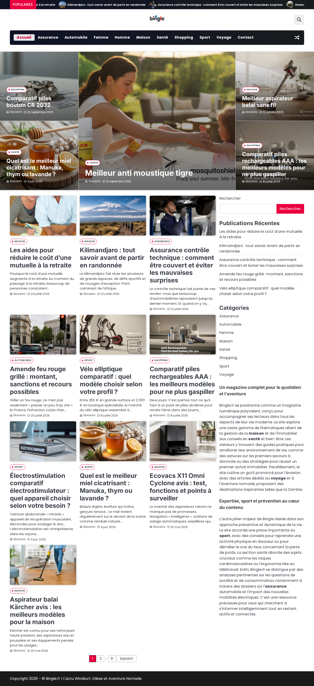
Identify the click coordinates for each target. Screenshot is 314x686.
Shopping (183, 37)
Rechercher (230, 198)
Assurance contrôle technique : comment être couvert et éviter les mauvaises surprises (204, 5)
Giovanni (94, 181)
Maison (143, 37)
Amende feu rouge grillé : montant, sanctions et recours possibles (41, 380)
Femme (101, 37)
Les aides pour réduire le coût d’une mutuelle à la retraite (40, 257)
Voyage (224, 37)
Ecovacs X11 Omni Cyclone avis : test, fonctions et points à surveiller (180, 487)
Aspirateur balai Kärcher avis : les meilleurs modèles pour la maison (37, 611)
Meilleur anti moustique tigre (139, 173)
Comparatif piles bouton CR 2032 (28, 101)
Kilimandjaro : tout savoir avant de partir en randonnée (91, 5)
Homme (122, 37)
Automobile (76, 37)
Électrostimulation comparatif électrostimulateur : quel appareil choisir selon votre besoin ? (40, 491)
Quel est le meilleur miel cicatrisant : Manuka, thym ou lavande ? (38, 168)
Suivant (126, 658)
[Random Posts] (297, 37)
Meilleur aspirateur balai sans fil (267, 101)
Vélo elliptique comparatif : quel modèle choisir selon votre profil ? (111, 380)
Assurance (48, 37)
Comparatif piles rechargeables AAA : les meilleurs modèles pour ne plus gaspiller (274, 164)
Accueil (24, 37)
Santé (162, 37)
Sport (205, 37)
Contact (246, 37)
